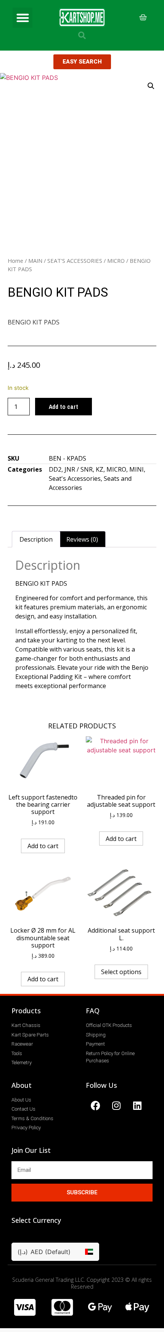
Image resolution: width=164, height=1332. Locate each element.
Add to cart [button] (42, 846)
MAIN (35, 260)
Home (15, 260)
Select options (121, 972)
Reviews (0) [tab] (82, 539)
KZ (99, 469)
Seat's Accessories (75, 478)
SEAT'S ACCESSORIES (74, 260)
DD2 (55, 469)
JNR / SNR (78, 469)
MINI (136, 469)
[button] (23, 18)
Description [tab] (36, 539)
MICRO (116, 260)
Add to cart (63, 406)
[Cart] (143, 17)
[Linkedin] (137, 1105)
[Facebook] (95, 1105)
